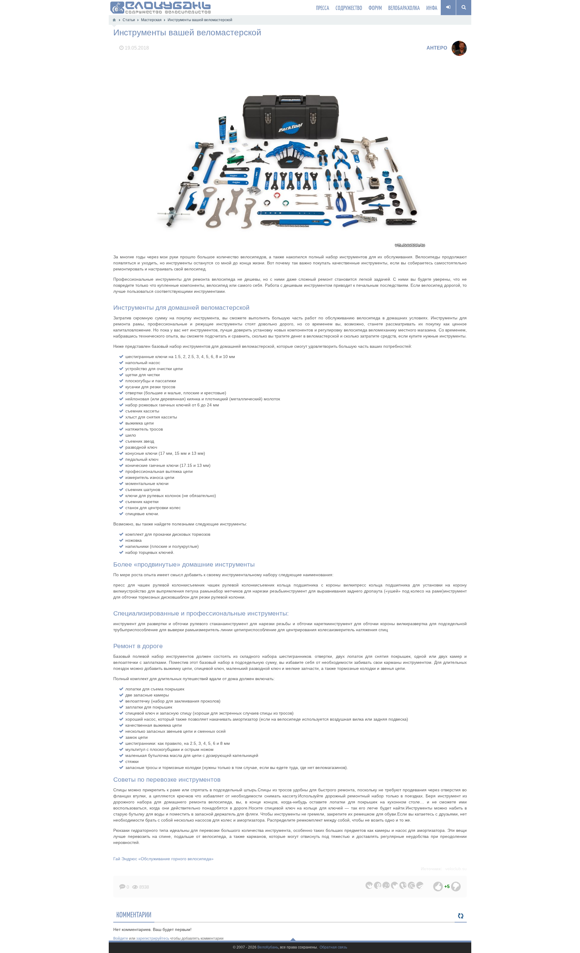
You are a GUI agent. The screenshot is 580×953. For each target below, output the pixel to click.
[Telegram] (420, 885)
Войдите (120, 938)
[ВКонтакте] (369, 885)
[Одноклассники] (377, 885)
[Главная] (114, 20)
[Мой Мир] (386, 885)
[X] (394, 885)
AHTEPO (437, 47)
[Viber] (403, 885)
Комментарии (133, 914)
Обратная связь (333, 947)
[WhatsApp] (411, 885)
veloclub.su (456, 868)
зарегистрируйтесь (152, 938)
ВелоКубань (267, 947)
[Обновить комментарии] (461, 916)
